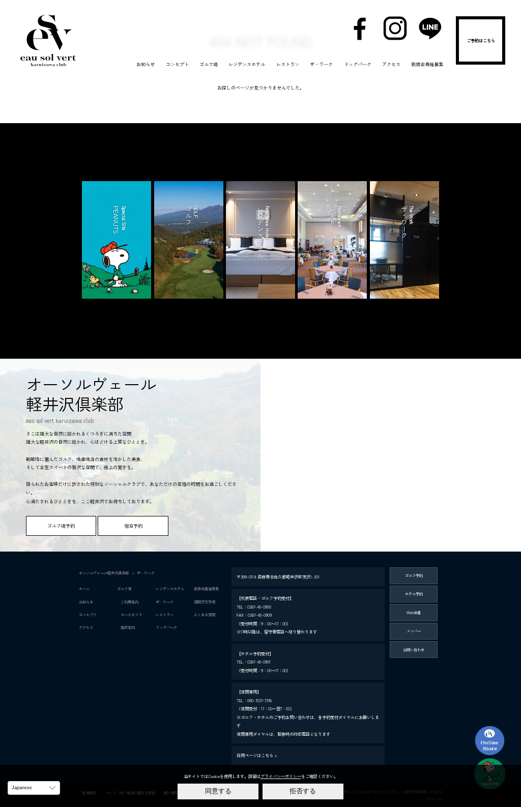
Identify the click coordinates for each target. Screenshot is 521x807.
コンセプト (177, 64)
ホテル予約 (414, 593)
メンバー (414, 630)
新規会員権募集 (427, 64)
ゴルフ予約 (414, 575)
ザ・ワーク (321, 64)
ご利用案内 (127, 601)
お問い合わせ (413, 649)
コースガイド (129, 614)
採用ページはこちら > (257, 755)
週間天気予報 (204, 601)
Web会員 (414, 612)
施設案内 (126, 627)
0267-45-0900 (259, 606)
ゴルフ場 (208, 64)
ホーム (84, 588)
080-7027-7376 (259, 700)
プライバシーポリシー (280, 776)
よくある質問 (204, 614)
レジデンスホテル (246, 64)
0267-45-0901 (259, 661)
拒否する (303, 791)
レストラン (287, 64)
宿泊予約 (481, 43)
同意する (218, 791)
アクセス (391, 64)
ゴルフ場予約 (61, 525)
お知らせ (145, 64)
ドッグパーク (357, 64)
